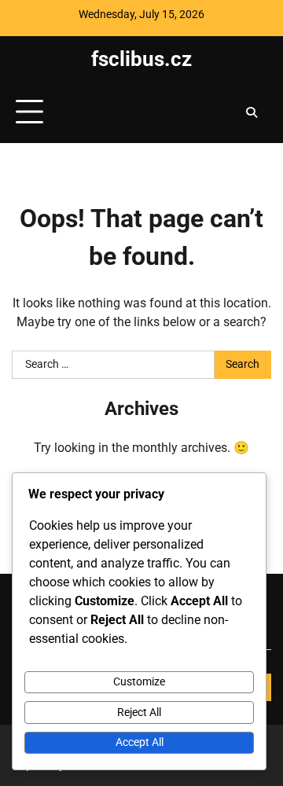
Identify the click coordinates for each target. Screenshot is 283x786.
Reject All (139, 712)
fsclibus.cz (141, 59)
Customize (139, 681)
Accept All (140, 742)
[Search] (251, 112)
